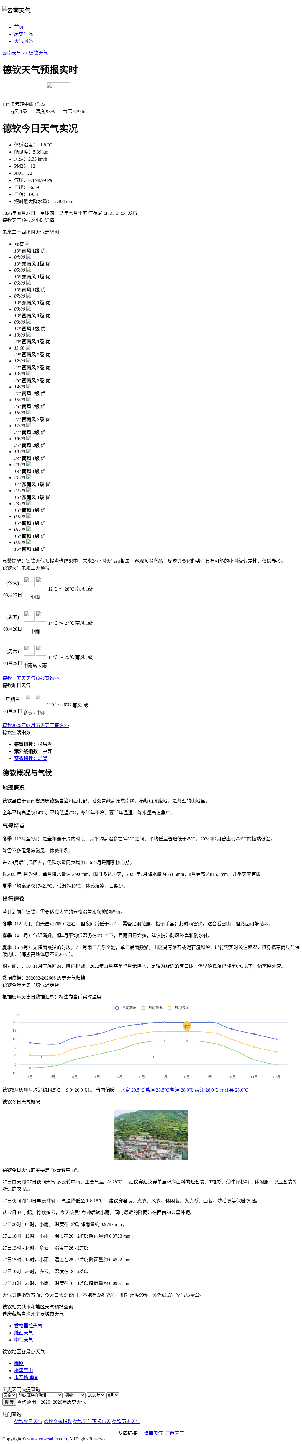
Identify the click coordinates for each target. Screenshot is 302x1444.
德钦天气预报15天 (92, 1421)
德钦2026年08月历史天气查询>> (35, 725)
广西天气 (174, 1433)
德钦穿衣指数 (58, 1421)
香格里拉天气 (28, 1325)
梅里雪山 (23, 1370)
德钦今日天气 (28, 1421)
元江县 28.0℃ (234, 1089)
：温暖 (30, 758)
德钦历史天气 (126, 1421)
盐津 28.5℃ (157, 1089)
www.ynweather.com (47, 1438)
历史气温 (23, 34)
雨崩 (19, 1363)
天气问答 (23, 41)
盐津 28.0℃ (182, 1089)
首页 (19, 26)
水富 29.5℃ (132, 1089)
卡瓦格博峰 (26, 1377)
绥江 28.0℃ (207, 1089)
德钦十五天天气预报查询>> (31, 678)
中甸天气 (23, 1339)
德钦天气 (38, 52)
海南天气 (153, 1433)
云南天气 (11, 52)
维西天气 (23, 1332)
